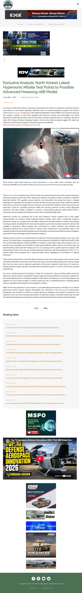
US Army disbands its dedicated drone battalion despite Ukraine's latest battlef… (33, 344)
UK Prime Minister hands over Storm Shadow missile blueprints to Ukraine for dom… (35, 336)
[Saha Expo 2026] (26, 35)
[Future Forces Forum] (26, 43)
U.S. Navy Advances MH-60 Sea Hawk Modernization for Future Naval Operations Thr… (36, 395)
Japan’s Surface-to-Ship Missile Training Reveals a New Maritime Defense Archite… (34, 361)
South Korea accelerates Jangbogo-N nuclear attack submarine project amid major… (34, 378)
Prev (36, 308)
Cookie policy (33, 588)
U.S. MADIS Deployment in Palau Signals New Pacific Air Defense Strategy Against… (34, 353)
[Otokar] (41, 515)
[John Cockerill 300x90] (41, 564)
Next (45, 308)
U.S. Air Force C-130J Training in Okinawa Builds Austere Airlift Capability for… (33, 327)
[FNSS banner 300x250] (41, 545)
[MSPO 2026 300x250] (41, 423)
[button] (78, 4)
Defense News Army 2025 (30, 97)
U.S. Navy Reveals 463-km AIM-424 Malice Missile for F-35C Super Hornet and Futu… (35, 403)
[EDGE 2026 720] (41, 14)
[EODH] (41, 495)
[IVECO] (41, 72)
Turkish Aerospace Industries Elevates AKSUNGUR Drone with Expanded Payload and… (36, 386)
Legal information (47, 588)
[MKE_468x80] (26, 51)
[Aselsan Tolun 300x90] (41, 526)
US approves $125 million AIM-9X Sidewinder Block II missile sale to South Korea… (34, 369)
